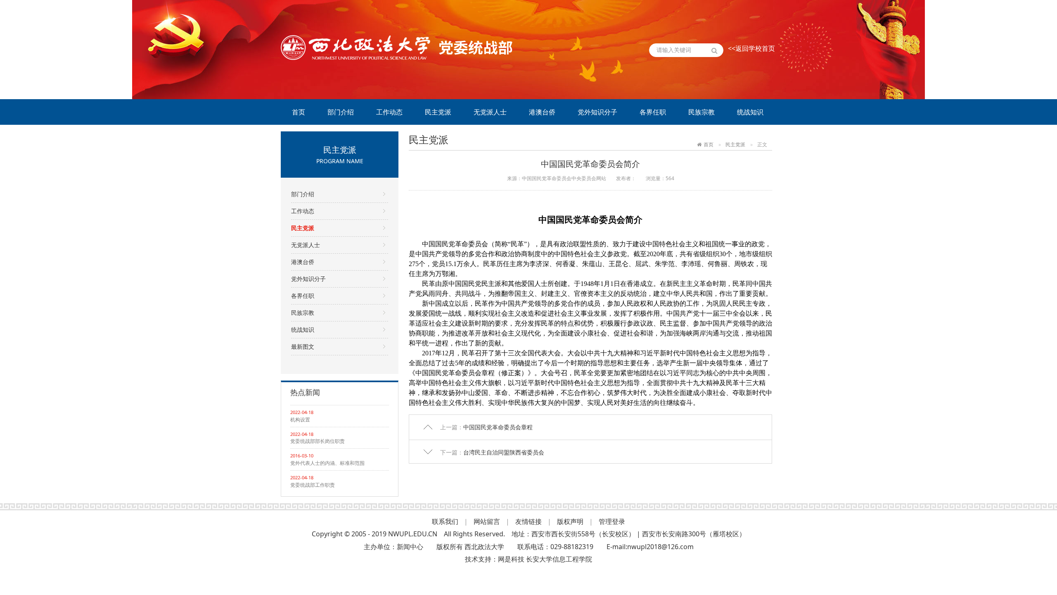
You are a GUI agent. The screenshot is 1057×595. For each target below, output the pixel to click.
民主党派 (438, 112)
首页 (298, 112)
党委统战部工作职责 (312, 484)
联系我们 (445, 521)
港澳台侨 (542, 112)
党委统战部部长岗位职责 (317, 441)
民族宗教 (701, 112)
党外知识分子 (597, 112)
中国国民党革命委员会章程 (498, 427)
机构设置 (300, 419)
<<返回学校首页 (751, 48)
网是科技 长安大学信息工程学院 (545, 559)
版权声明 (570, 521)
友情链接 (528, 521)
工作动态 (389, 112)
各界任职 (653, 112)
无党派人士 (490, 112)
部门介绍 (340, 112)
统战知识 (750, 112)
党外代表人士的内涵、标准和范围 (327, 462)
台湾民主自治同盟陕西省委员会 (503, 452)
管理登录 (612, 521)
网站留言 (487, 521)
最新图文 (302, 346)
